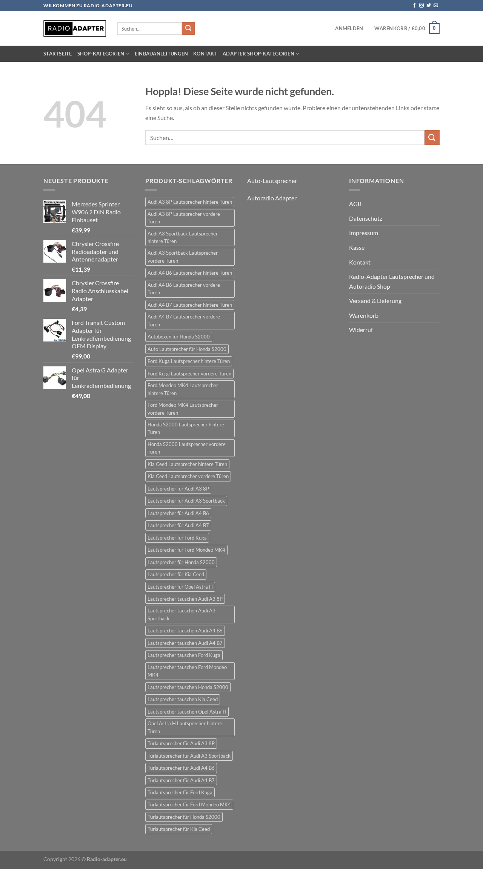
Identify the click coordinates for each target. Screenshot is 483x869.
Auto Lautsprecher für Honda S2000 (187, 349)
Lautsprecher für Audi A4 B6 (178, 513)
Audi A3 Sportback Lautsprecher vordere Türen (183, 256)
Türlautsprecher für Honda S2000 (184, 817)
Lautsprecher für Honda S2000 (181, 562)
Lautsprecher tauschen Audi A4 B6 (185, 631)
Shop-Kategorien (101, 54)
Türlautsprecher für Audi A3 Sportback (189, 756)
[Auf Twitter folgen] (428, 5)
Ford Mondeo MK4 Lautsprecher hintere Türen (183, 389)
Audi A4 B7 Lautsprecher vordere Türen (184, 320)
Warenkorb (363, 315)
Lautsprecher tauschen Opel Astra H (187, 712)
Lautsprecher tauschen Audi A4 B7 (185, 643)
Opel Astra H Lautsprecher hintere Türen (185, 727)
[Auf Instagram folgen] (421, 5)
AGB (355, 203)
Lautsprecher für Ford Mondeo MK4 (186, 550)
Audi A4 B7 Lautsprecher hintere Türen (190, 305)
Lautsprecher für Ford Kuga (177, 538)
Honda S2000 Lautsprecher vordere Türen (187, 448)
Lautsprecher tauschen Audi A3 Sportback (181, 614)
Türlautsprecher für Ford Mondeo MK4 (189, 804)
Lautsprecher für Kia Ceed (176, 574)
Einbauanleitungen (161, 54)
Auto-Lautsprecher (272, 180)
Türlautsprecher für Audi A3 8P (181, 743)
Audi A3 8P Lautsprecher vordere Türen (184, 218)
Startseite (57, 54)
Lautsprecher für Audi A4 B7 (178, 525)
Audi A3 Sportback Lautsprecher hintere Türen (183, 237)
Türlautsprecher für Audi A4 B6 (181, 768)
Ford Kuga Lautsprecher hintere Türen (189, 361)
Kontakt (205, 54)
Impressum (363, 232)
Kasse (357, 247)
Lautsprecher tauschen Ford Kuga (184, 655)
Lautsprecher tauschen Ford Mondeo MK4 (187, 671)
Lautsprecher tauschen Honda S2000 (188, 687)
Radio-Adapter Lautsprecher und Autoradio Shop (392, 281)
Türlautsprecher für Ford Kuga (180, 792)
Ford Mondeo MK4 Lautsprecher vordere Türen (183, 408)
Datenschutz (365, 218)
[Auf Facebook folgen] (414, 5)
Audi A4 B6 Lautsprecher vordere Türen (184, 288)
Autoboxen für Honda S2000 (179, 337)
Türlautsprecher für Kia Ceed (179, 829)
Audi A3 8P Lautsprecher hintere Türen (190, 202)
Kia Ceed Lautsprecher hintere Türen (187, 464)
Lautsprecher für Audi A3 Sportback (186, 501)
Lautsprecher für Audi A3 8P (178, 489)
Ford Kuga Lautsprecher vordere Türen (189, 374)
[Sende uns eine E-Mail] (436, 5)
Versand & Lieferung (375, 300)
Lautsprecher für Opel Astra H (180, 587)
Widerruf (361, 329)
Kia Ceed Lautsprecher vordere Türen (188, 476)
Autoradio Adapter (272, 197)
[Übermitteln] (188, 28)
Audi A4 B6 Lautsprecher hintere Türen (190, 273)
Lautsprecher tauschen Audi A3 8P (185, 599)
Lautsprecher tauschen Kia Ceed (183, 699)
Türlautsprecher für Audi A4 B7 (181, 780)
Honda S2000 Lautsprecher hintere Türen (186, 428)
